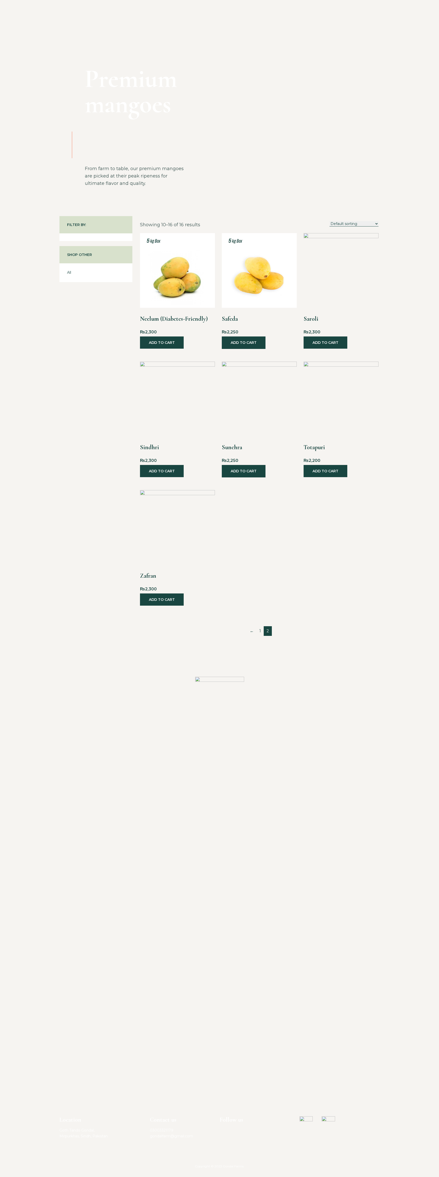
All (69, 272)
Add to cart (162, 342)
